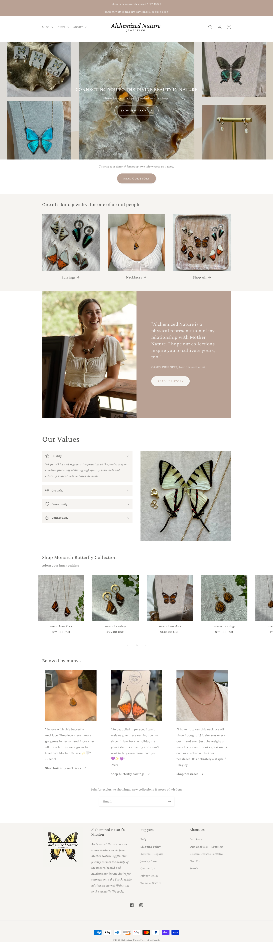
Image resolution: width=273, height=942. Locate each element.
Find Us (195, 861)
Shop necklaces (187, 774)
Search (194, 868)
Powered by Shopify (150, 940)
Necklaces (134, 277)
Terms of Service (150, 883)
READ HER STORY (170, 381)
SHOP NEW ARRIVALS (136, 110)
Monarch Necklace (61, 626)
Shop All (199, 277)
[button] (47, 27)
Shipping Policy (150, 846)
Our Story (196, 839)
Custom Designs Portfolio (206, 853)
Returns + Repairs (151, 853)
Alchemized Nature (130, 940)
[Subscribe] (169, 801)
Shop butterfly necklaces (63, 768)
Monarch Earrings (115, 626)
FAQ (143, 839)
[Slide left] (127, 645)
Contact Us (147, 868)
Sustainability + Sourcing (206, 846)
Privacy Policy (149, 875)
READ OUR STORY (136, 178)
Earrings (68, 277)
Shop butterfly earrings (128, 774)
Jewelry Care (148, 861)
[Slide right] (145, 645)
